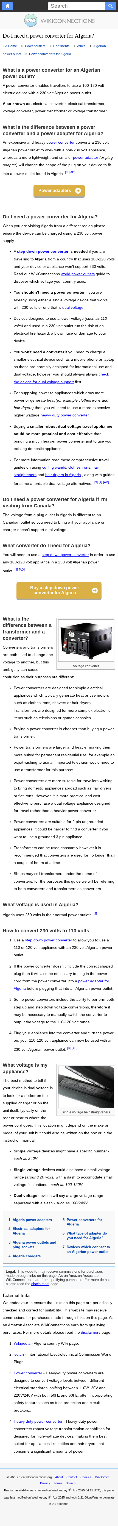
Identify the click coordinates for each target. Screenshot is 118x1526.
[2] (95, 913)
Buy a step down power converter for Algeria (54, 590)
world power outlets (78, 274)
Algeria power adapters (32, 1220)
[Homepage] (7, 6)
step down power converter (42, 251)
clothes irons (79, 467)
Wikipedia (22, 1344)
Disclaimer (102, 1477)
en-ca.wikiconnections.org (34, 1477)
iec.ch (19, 1355)
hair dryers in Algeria (63, 475)
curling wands (54, 467)
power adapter (85, 157)
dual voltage (72, 307)
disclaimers (40, 1284)
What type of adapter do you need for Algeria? (87, 1235)
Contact (71, 1477)
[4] (100, 482)
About (59, 1477)
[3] (66, 172)
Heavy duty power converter (38, 1422)
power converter (60, 142)
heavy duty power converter (65, 415)
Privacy (45, 1483)
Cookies (85, 1477)
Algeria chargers (27, 1256)
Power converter (28, 1373)
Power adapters (54, 190)
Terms (58, 1483)
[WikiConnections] (59, 20)
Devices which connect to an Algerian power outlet (88, 1249)
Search (70, 1483)
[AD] (72, 172)
